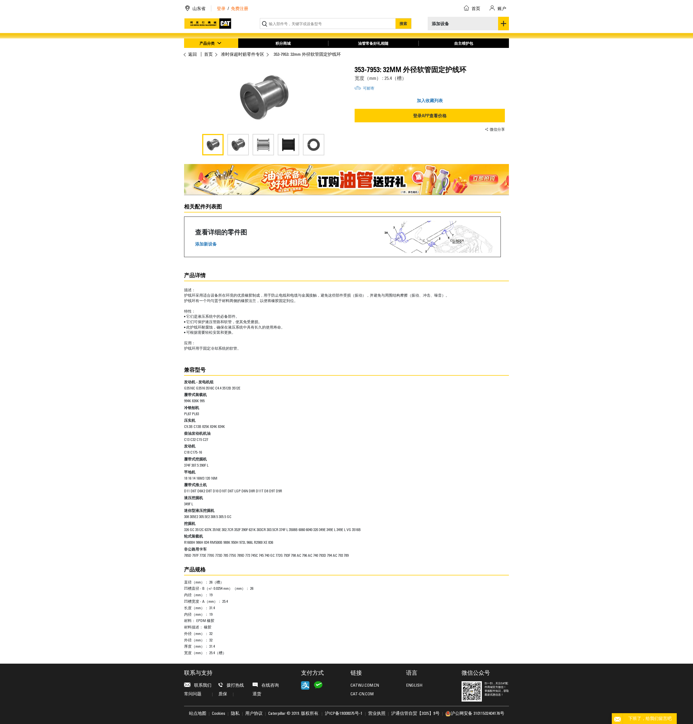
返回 (192, 54)
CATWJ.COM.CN (365, 685)
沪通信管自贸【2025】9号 (415, 714)
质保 (222, 694)
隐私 (235, 714)
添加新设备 (206, 244)
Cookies (218, 714)
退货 (257, 694)
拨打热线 (234, 685)
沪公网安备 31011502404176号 (477, 714)
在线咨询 (269, 685)
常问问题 (192, 694)
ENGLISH (414, 685)
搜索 (403, 23)
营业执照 (376, 714)
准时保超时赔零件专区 (242, 54)
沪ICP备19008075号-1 (343, 714)
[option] (263, 97)
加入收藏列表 (430, 100)
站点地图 (197, 714)
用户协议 (254, 714)
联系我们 (202, 685)
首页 (208, 54)
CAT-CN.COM (362, 694)
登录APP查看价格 (430, 115)
